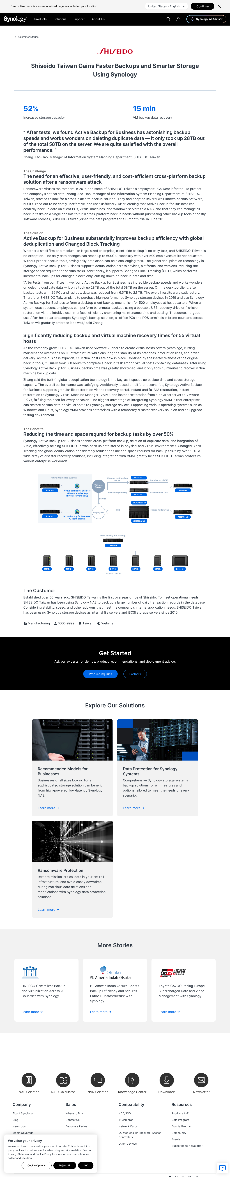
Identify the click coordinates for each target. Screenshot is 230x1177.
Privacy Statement (19, 1154)
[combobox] (166, 6)
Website (107, 623)
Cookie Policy (43, 1154)
